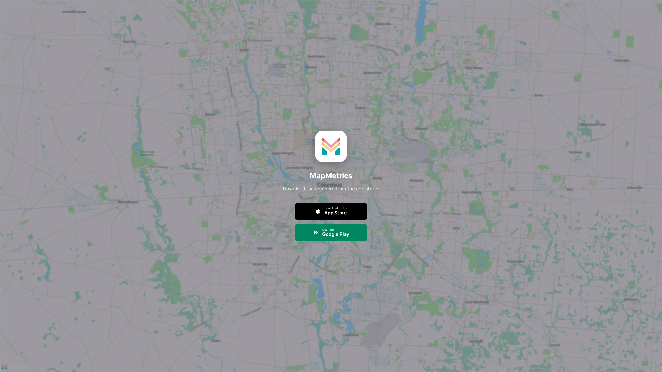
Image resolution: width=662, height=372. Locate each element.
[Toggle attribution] (656, 366)
